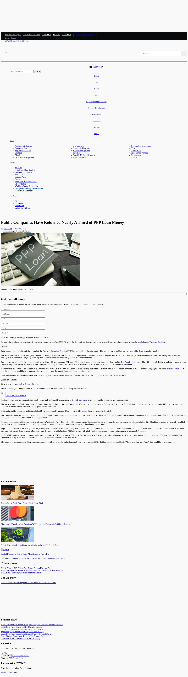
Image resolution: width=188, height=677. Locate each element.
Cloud (17, 155)
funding (15, 558)
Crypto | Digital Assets (96, 108)
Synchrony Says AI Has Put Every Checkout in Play (22, 631)
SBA (44, 558)
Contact (13, 38)
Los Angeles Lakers (129, 362)
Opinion (18, 179)
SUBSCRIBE (66, 35)
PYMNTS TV (98, 67)
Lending (22, 558)
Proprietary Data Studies (25, 170)
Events (56, 35)
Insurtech (76, 153)
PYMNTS (8, 229)
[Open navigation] (6, 52)
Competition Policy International (29, 188)
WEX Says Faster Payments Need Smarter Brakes (21, 573)
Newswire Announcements (26, 181)
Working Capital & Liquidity (26, 186)
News (34, 558)
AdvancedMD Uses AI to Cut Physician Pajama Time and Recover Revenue (32, 570)
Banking (18, 153)
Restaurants (136, 155)
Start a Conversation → (10, 672)
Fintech (96, 95)
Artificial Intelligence (23, 146)
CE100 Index (20, 184)
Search (37, 71)
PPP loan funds (81, 400)
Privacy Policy (140, 342)
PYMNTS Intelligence (13, 35)
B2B (96, 82)
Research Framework (23, 172)
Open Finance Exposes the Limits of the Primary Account (24, 636)
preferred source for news (29, 384)
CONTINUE (6, 656)
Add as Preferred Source (15, 395)
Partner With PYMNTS (85, 35)
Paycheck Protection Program (55, 351)
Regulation (96, 114)
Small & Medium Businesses (84, 155)
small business (53, 558)
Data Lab (96, 127)
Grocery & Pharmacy (81, 148)
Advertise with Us (22, 208)
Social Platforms (79, 157)
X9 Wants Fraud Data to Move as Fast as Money (20, 638)
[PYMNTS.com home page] (16, 41)
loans (29, 558)
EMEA (134, 157)
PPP (39, 558)
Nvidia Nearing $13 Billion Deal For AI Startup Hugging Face (26, 568)
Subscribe (19, 203)
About (7, 38)
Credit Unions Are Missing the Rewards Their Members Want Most (28, 583)
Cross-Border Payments (24, 157)
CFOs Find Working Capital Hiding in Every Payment (23, 629)
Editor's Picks (20, 177)
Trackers (18, 168)
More (96, 134)
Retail (96, 89)
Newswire (46, 35)
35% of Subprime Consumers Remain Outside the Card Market (26, 634)
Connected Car (21, 148)
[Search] (184, 53)
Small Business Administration (17, 355)
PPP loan (74, 435)
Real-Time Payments (139, 153)
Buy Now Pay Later (23, 150)
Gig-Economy (79, 146)
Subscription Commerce (141, 146)
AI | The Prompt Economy (96, 102)
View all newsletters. (20, 655)
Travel (133, 148)
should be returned (174, 369)
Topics (12, 141)
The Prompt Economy (31, 35)
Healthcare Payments (81, 150)
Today (96, 76)
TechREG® (136, 150)
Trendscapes (96, 121)
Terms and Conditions (157, 342)
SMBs (62, 558)
